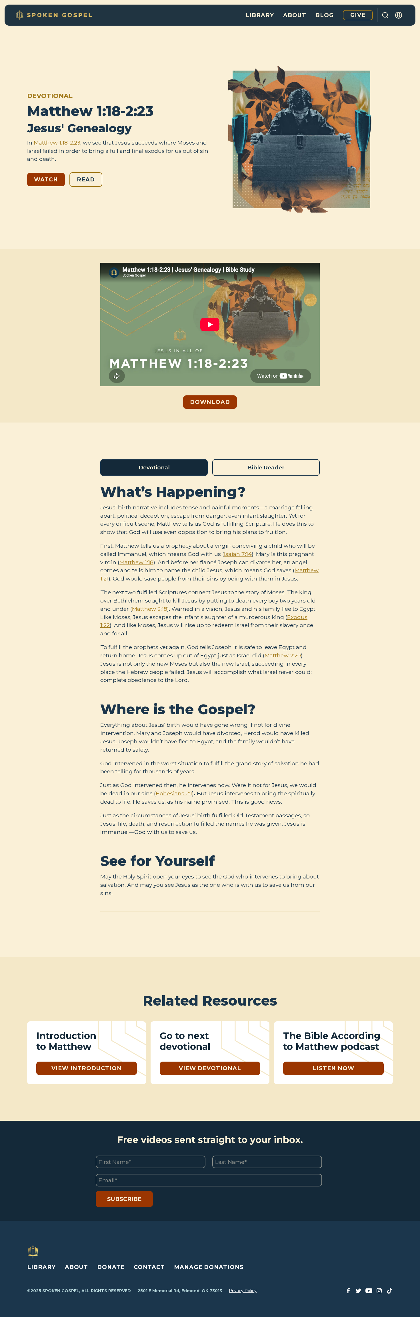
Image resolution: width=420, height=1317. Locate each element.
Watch (46, 179)
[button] (399, 15)
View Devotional (210, 1068)
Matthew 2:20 (283, 655)
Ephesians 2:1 (174, 793)
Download (210, 402)
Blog (324, 15)
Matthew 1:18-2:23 (57, 142)
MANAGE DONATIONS (209, 1267)
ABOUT (76, 1267)
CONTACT (149, 1267)
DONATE (111, 1267)
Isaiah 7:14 (238, 554)
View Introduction (86, 1068)
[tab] (154, 467)
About (294, 15)
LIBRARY (41, 1267)
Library (259, 15)
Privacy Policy (243, 1290)
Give (357, 14)
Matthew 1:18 (136, 562)
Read (86, 179)
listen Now (333, 1068)
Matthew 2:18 (149, 608)
